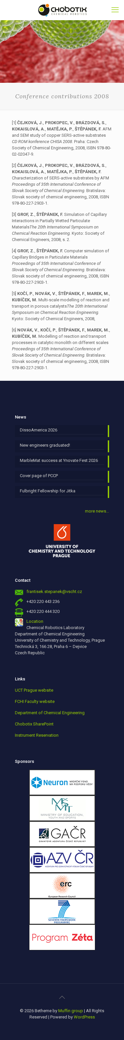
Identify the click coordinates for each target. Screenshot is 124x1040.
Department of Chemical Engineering (50, 712)
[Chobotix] (62, 10)
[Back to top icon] (62, 997)
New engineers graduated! (45, 445)
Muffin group (70, 1010)
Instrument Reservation (37, 735)
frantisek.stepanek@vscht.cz (54, 591)
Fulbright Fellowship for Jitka (47, 490)
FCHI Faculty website (35, 701)
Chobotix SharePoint (34, 723)
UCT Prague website (34, 690)
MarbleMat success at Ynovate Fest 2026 (59, 460)
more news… (97, 511)
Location (34, 621)
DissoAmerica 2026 (38, 429)
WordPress (84, 1017)
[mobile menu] (115, 10)
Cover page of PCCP (39, 475)
